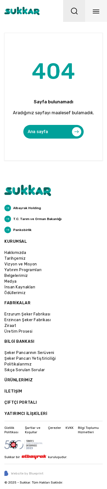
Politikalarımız (18, 364)
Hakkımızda (15, 252)
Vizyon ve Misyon (20, 264)
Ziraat (10, 325)
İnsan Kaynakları (19, 287)
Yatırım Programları (23, 270)
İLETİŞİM (13, 391)
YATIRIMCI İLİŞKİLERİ (25, 413)
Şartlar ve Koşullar (32, 430)
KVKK (70, 428)
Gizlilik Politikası (11, 430)
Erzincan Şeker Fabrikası (27, 320)
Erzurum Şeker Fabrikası (27, 314)
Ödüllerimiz (15, 293)
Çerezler (54, 428)
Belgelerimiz (16, 275)
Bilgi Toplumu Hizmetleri (88, 430)
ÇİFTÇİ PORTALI (20, 402)
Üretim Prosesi (18, 331)
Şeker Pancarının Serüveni (29, 352)
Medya (10, 281)
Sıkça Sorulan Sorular (24, 370)
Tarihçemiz (15, 258)
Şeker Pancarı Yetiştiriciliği (30, 358)
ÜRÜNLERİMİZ (18, 380)
